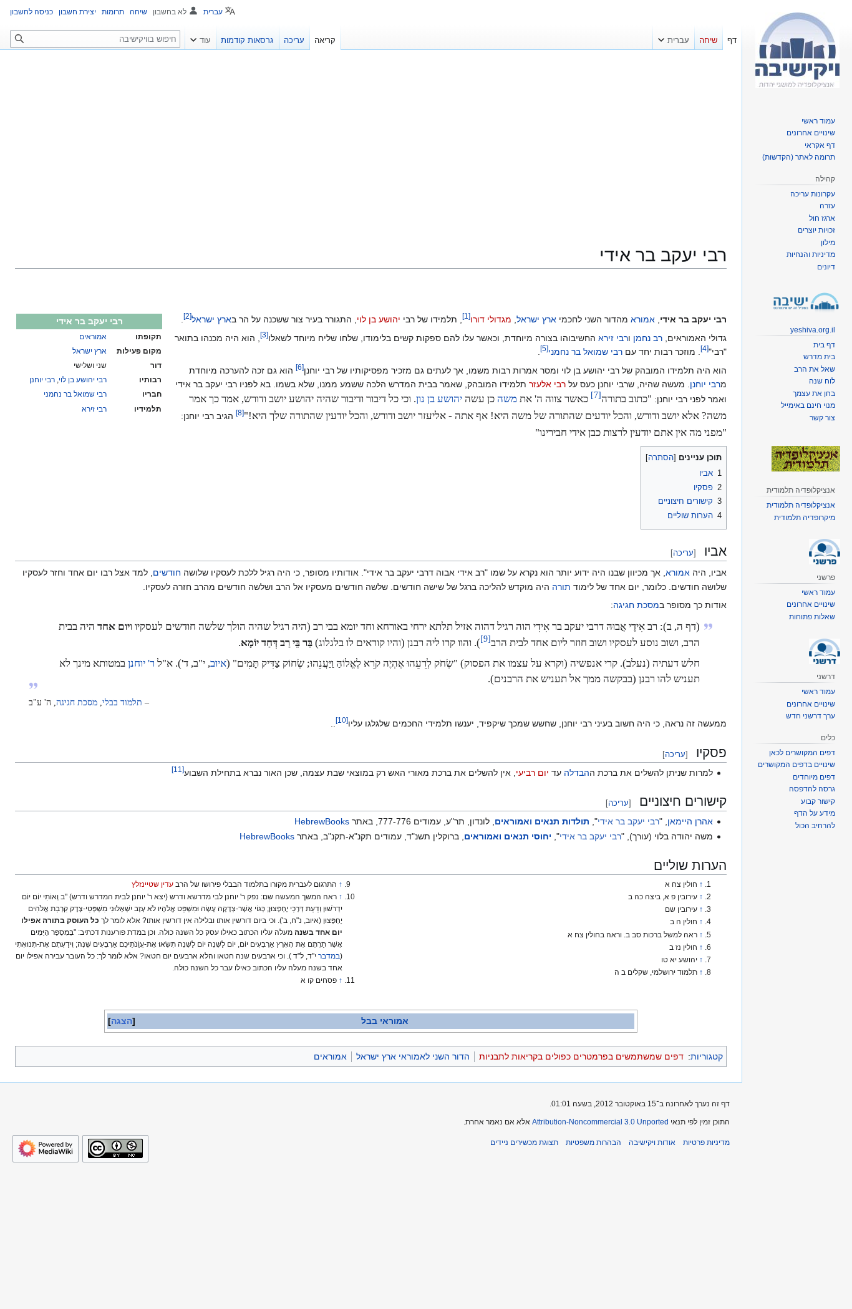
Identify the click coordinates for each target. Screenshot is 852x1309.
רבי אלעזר (547, 384)
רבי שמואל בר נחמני (75, 394)
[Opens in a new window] (45, 1148)
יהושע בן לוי (378, 319)
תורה (561, 587)
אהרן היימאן (690, 821)
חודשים (167, 572)
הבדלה (576, 773)
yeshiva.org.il (812, 330)
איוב (218, 663)
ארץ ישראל (89, 351)
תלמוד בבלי (122, 702)
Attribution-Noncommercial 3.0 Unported (600, 1122)
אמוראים (93, 336)
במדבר (329, 956)
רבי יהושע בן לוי (83, 379)
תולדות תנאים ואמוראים (542, 821)
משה (507, 399)
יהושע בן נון (439, 399)
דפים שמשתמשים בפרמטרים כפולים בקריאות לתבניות (581, 1056)
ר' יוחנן (141, 663)
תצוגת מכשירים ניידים (524, 1142)
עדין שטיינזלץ (152, 884)
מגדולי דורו (490, 319)
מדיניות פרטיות (706, 1142)
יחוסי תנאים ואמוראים (507, 836)
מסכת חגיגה (636, 605)
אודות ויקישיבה (652, 1142)
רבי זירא (94, 409)
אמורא (643, 319)
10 (342, 721)
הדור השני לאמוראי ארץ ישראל (413, 1056)
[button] (673, 37)
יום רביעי (532, 773)
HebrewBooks (321, 821)
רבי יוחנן (42, 379)
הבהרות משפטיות (593, 1142)
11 (178, 769)
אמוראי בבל (385, 1021)
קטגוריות (706, 1056)
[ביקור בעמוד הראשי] (797, 50)
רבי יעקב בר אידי (628, 821)
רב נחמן (647, 338)
